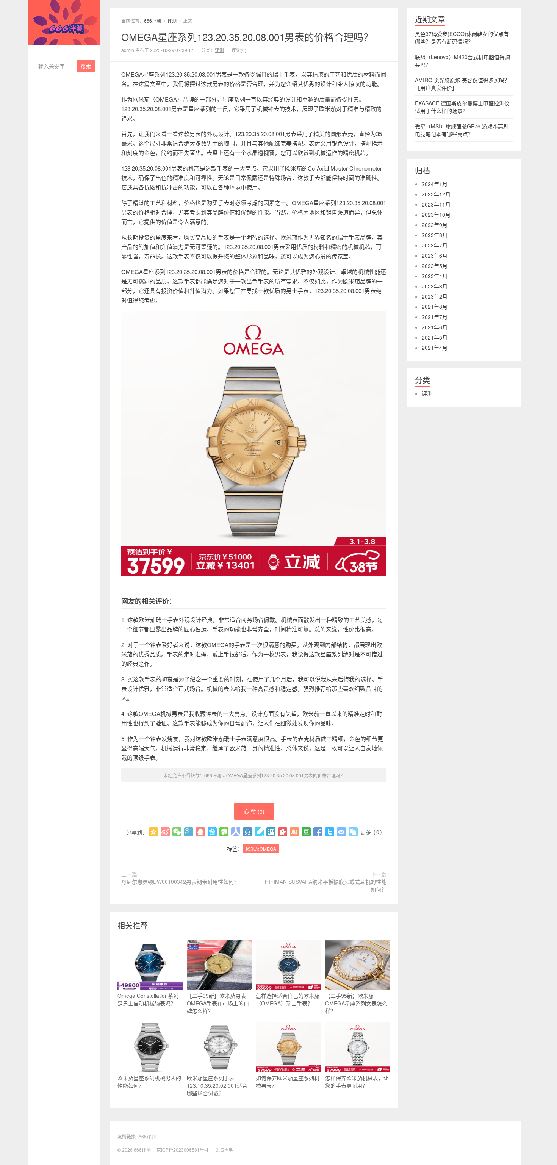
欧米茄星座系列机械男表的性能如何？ (149, 1081)
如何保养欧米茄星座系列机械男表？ (287, 1081)
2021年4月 (434, 347)
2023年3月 (434, 286)
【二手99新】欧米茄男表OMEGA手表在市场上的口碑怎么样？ (218, 1003)
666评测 (64, 22)
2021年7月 (434, 317)
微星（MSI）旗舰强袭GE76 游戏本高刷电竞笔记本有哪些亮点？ (461, 130)
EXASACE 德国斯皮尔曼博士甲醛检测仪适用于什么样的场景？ (462, 106)
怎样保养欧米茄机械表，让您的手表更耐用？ (357, 1081)
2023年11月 (436, 204)
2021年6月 (434, 327)
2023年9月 (434, 225)
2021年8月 (434, 306)
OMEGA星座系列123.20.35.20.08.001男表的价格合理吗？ (247, 37)
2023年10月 (436, 214)
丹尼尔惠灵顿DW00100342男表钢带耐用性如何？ (180, 881)
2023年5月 (434, 265)
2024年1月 (434, 184)
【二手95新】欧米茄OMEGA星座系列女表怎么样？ (356, 1003)
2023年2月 (434, 296)
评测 (172, 20)
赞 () (257, 811)
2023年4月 (434, 276)
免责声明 (224, 1149)
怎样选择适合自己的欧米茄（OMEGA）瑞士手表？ (287, 999)
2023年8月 (434, 235)
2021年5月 (434, 337)
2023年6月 (434, 255)
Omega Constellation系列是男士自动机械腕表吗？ (147, 999)
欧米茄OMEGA (261, 849)
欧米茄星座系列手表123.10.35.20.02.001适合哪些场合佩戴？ (217, 1085)
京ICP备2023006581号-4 (182, 1149)
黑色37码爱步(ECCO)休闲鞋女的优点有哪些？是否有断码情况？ (462, 37)
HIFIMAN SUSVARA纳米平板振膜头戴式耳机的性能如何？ (325, 885)
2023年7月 (434, 245)
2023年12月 (436, 194)
